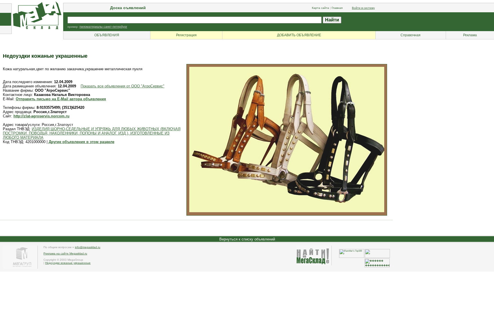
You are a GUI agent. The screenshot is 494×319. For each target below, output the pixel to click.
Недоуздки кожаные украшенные (68, 262)
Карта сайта (320, 7)
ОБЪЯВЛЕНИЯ (106, 35)
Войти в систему (363, 7)
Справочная (411, 35)
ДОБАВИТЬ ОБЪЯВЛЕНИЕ (299, 35)
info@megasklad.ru (87, 247)
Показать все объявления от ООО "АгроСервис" (122, 86)
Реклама (470, 35)
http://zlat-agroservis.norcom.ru (41, 116)
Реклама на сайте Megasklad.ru (65, 253)
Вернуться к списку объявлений (247, 239)
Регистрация (186, 35)
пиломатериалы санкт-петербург (103, 26)
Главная (337, 7)
